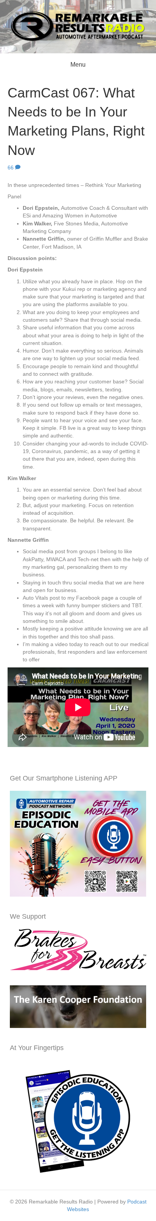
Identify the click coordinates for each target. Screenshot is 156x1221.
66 (11, 167)
